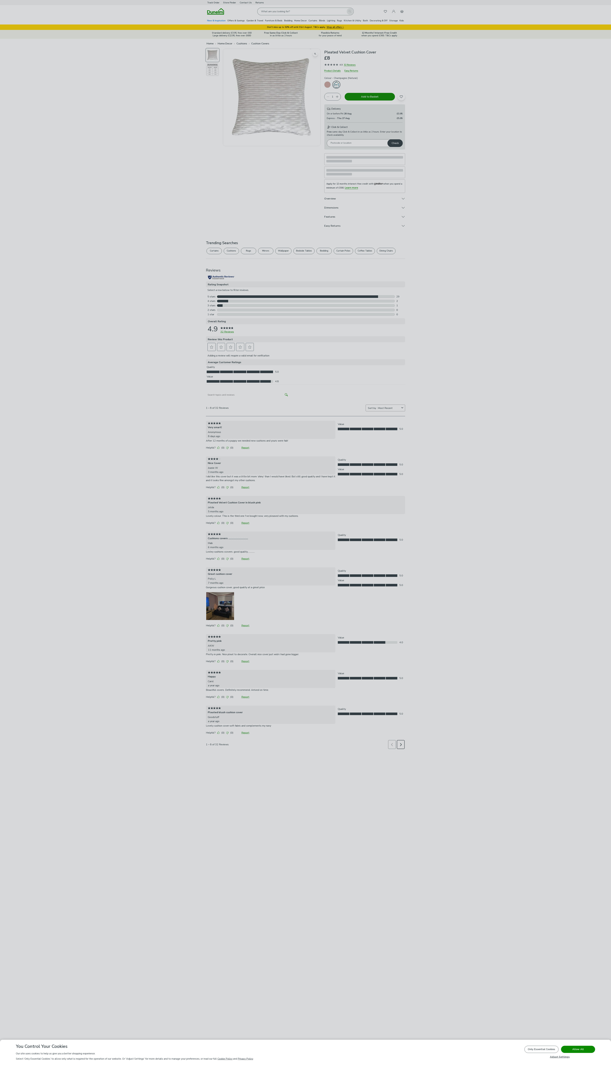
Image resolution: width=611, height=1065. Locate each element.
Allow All (578, 1049)
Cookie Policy (225, 1059)
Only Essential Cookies (541, 1049)
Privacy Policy (245, 1059)
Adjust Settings (559, 1056)
